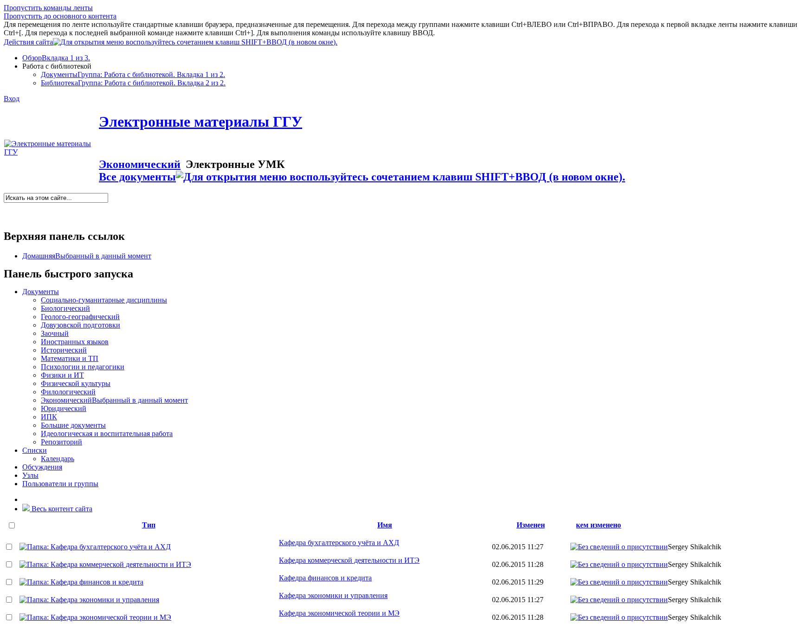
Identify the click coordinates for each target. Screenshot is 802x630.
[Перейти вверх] (345, 41)
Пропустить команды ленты (48, 8)
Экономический (140, 164)
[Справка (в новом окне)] (8, 215)
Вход (11, 99)
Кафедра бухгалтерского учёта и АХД (339, 542)
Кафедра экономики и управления (333, 595)
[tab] (410, 58)
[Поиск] (7, 207)
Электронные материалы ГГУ (200, 121)
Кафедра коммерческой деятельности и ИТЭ (349, 560)
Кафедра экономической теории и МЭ (339, 613)
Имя (384, 525)
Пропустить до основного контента (60, 16)
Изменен (531, 525)
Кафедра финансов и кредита (325, 578)
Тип (148, 525)
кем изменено (598, 525)
